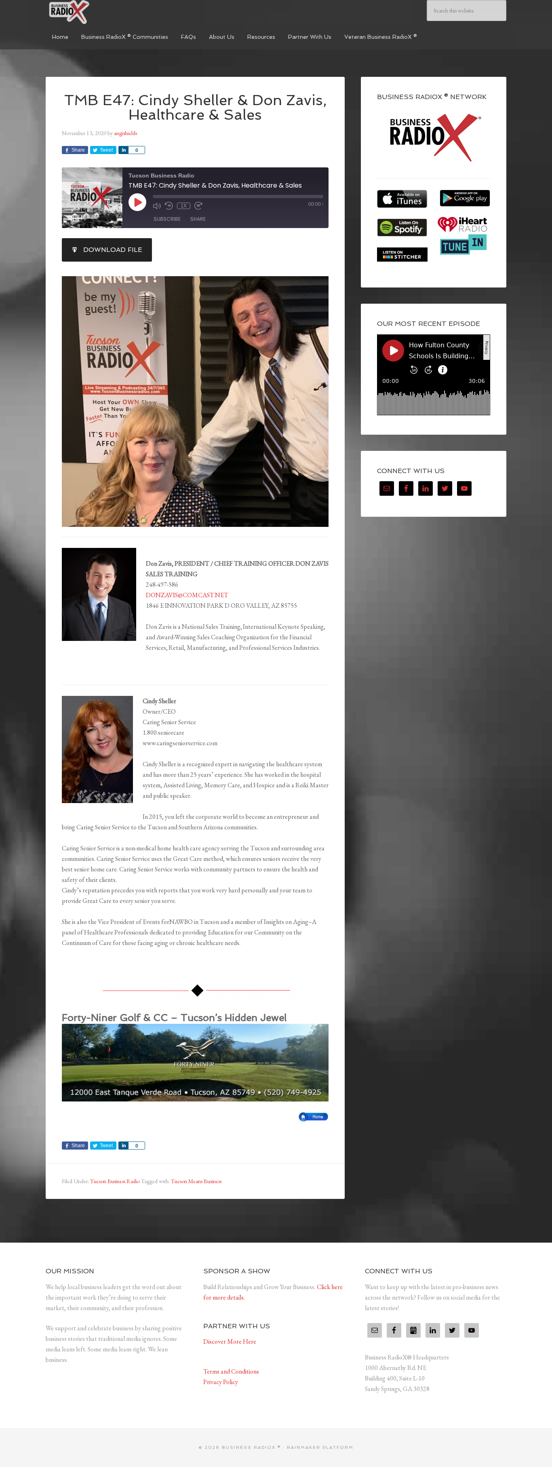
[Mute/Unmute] (157, 205)
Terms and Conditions (231, 1371)
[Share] (123, 150)
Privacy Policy (220, 1382)
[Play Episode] (137, 202)
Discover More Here (229, 1341)
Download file (112, 250)
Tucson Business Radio (115, 1181)
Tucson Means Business (196, 1181)
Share (198, 219)
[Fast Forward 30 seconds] (198, 206)
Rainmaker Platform (320, 1447)
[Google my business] (413, 1330)
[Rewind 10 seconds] (169, 206)
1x (184, 206)
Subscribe (167, 219)
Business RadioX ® (106, 12)
